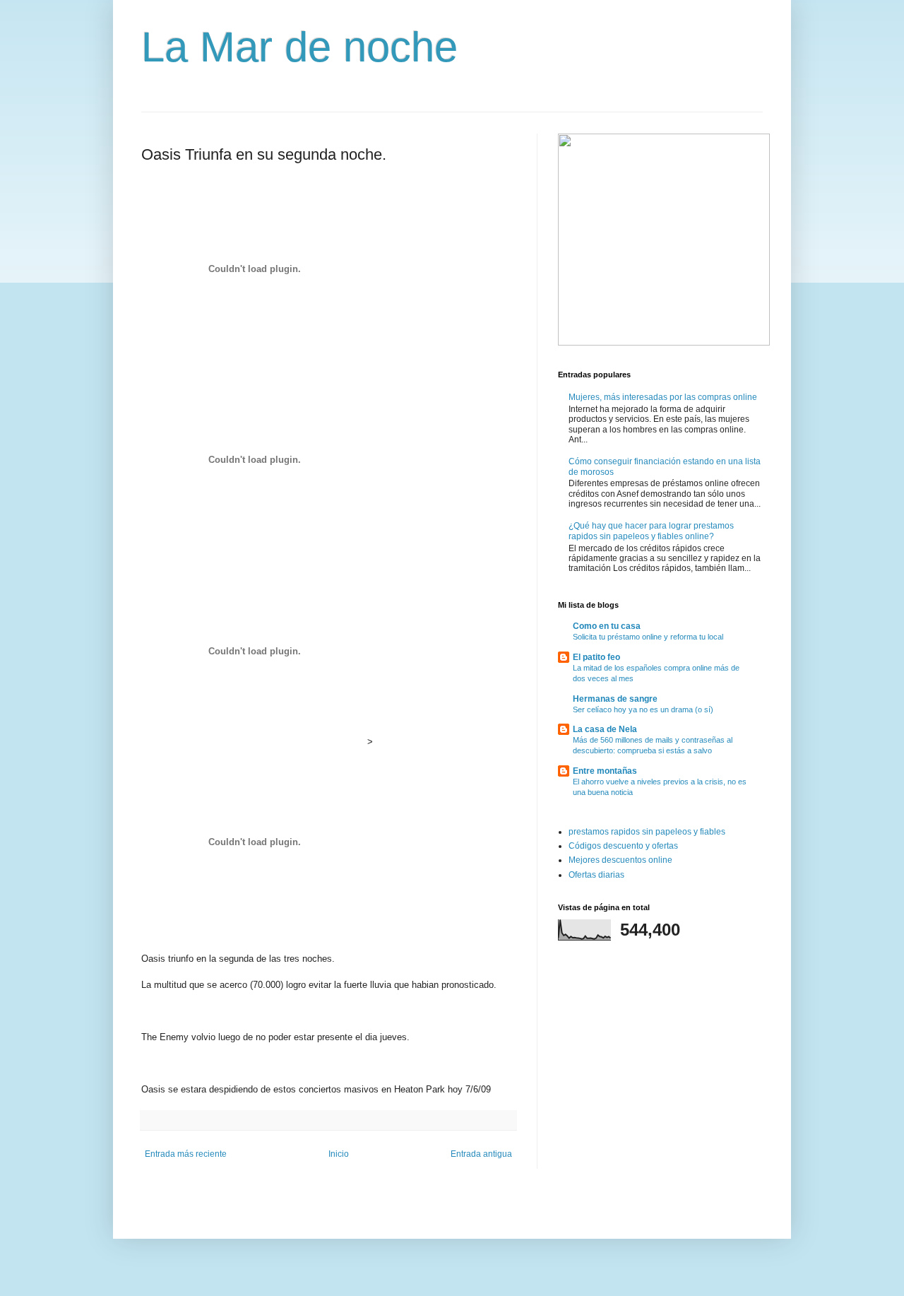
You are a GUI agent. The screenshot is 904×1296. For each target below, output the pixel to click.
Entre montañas (605, 771)
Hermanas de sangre (615, 699)
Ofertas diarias (596, 875)
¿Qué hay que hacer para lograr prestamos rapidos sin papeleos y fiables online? (651, 531)
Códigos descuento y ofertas (623, 846)
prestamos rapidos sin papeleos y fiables (647, 832)
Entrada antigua (481, 1154)
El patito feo (596, 657)
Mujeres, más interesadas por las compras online (663, 397)
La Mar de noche (299, 47)
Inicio (338, 1154)
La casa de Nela (605, 729)
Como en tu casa (607, 626)
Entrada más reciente (186, 1154)
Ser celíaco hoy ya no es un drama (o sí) (643, 709)
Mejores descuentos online (620, 860)
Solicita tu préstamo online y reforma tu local (648, 636)
